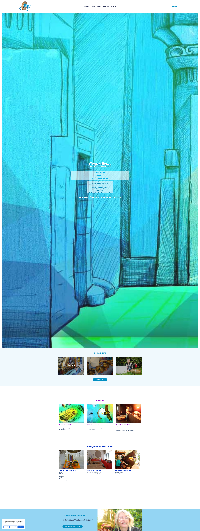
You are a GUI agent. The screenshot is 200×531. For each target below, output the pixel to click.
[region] (13, 524)
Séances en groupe (93, 425)
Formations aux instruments (67, 470)
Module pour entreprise (94, 470)
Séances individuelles (65, 425)
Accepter (20, 526)
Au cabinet (71, 365)
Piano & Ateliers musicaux (123, 470)
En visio (100, 365)
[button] (119, 521)
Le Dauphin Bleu (85, 6)
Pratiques (93, 6)
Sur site (128, 365)
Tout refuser (14, 526)
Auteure (112, 6)
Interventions (99, 6)
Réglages (6, 526)
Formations (106, 6)
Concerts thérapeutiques (123, 425)
